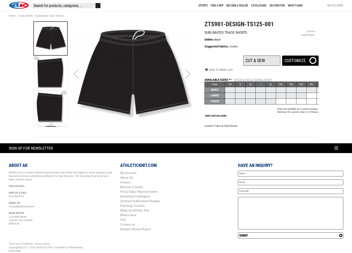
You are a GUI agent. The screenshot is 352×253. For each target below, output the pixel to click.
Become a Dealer (131, 187)
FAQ (123, 220)
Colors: (209, 39)
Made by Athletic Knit (134, 210)
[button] (76, 74)
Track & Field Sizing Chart (252, 79)
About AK (126, 178)
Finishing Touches (132, 206)
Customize (300, 59)
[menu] (251, 5)
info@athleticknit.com (21, 206)
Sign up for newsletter (31, 148)
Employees (15, 251)
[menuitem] (202, 5)
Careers (125, 182)
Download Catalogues (135, 196)
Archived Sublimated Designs (140, 201)
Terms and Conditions (21, 243)
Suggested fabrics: (217, 46)
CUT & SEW (262, 59)
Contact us (127, 224)
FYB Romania (75, 247)
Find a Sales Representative (139, 192)
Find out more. (17, 186)
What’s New (128, 215)
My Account (335, 5)
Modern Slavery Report (135, 229)
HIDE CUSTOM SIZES (216, 116)
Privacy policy (42, 243)
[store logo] (19, 5)
